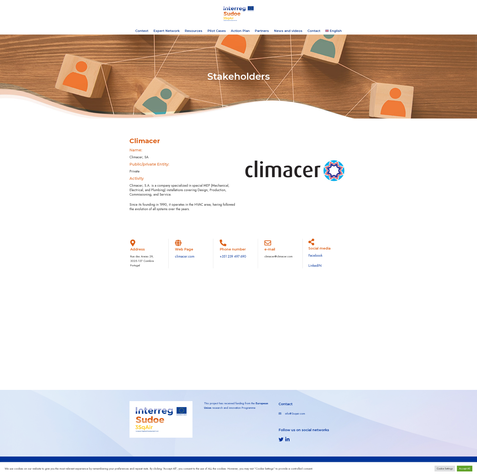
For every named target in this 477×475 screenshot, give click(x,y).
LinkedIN (315, 265)
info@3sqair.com (295, 414)
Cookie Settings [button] (445, 468)
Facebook (315, 255)
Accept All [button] (464, 468)
